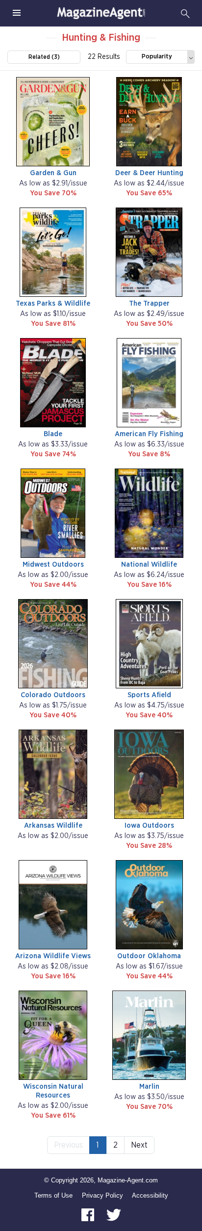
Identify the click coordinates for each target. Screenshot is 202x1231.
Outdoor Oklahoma (149, 956)
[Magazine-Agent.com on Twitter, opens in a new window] (113, 1214)
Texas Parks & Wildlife (53, 303)
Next (139, 1145)
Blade (53, 434)
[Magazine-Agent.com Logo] (101, 13)
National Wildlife (149, 564)
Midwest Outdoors (53, 564)
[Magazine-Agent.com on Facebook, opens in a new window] (88, 1214)
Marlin (149, 1086)
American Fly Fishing (149, 434)
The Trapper (149, 303)
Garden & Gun (53, 173)
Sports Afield (149, 695)
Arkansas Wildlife (53, 825)
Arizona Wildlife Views (53, 956)
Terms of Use (53, 1195)
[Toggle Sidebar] (16, 13)
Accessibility (150, 1195)
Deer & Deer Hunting (149, 173)
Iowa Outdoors (149, 825)
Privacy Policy (102, 1195)
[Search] (185, 13)
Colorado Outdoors (53, 695)
